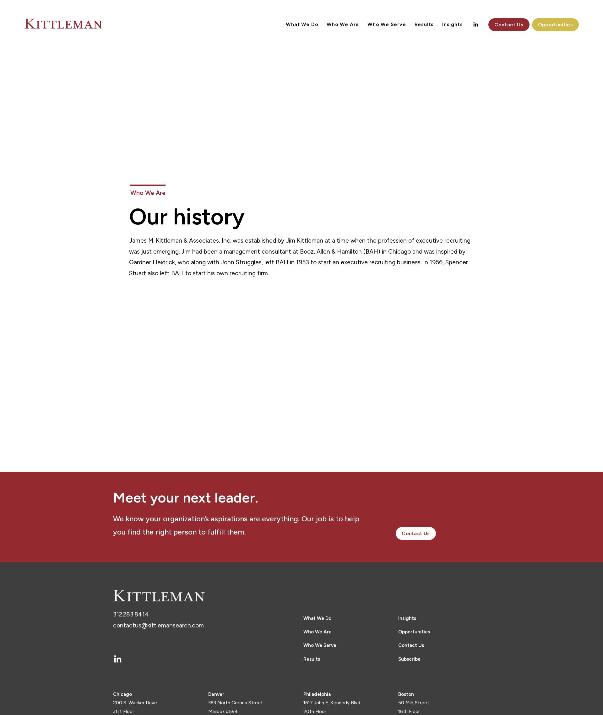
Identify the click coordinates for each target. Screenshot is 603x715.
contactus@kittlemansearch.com (158, 625)
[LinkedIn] (475, 24)
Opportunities (555, 25)
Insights (452, 24)
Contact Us (508, 25)
